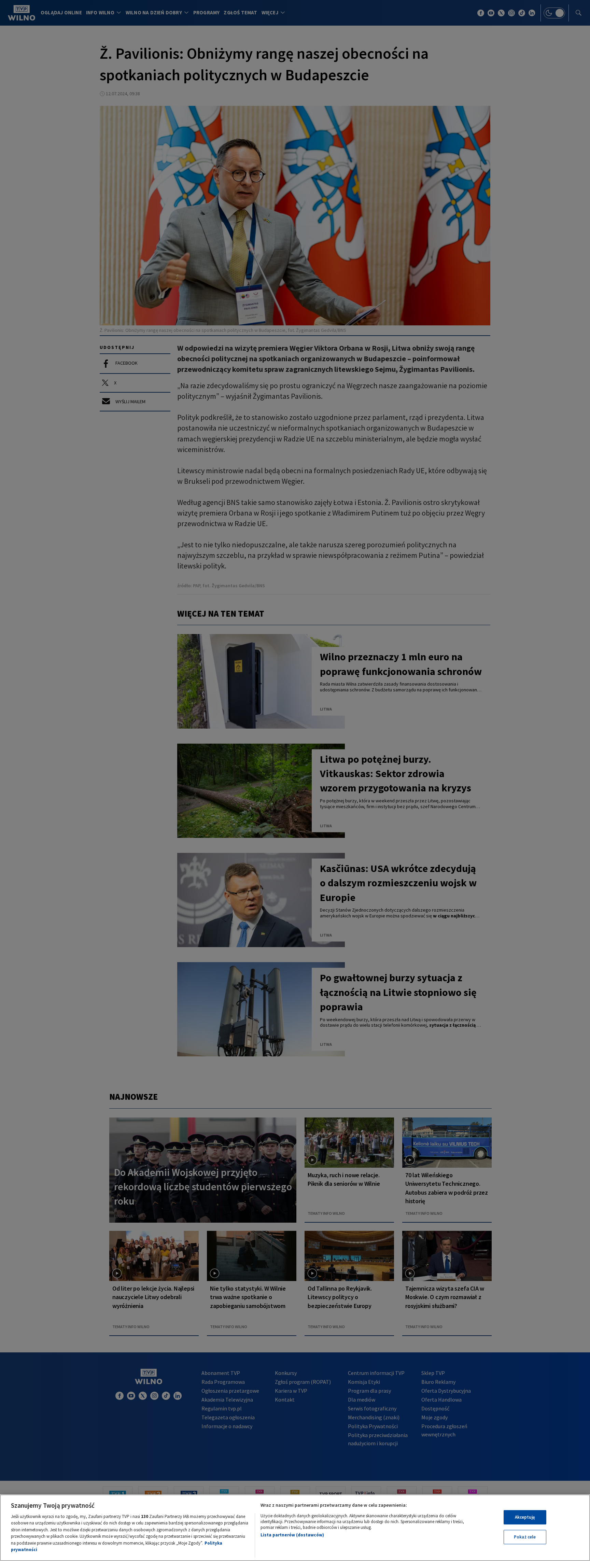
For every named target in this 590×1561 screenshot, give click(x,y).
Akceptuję (525, 1517)
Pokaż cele (525, 1537)
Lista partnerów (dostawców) (292, 1535)
